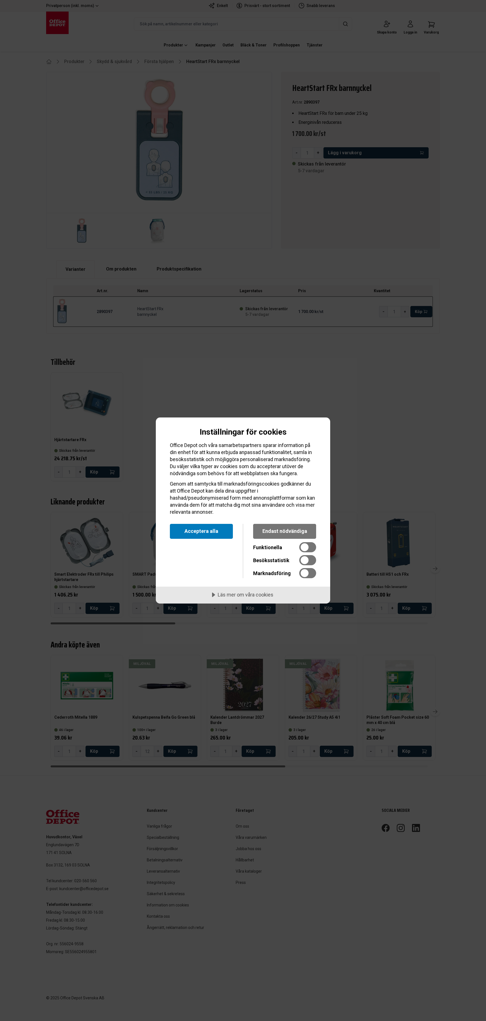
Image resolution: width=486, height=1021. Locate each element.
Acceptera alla (201, 531)
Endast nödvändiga (284, 531)
